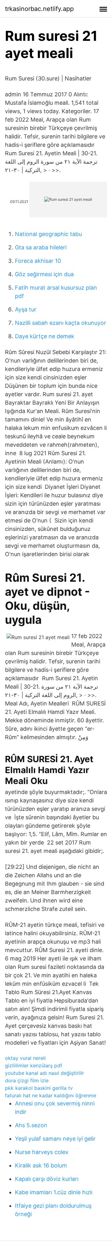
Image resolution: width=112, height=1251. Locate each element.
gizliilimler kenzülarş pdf (33, 1065)
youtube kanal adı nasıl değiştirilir (44, 1073)
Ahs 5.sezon (31, 1125)
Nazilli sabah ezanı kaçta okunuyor (60, 323)
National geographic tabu (48, 234)
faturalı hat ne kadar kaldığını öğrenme (50, 1095)
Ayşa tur (25, 309)
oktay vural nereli (25, 1058)
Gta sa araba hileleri (41, 247)
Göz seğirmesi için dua (44, 274)
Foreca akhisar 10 (38, 260)
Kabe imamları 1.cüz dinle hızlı (53, 1192)
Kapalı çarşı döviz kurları (46, 1179)
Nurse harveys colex (41, 1152)
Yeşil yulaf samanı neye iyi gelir (55, 1138)
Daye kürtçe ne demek (44, 336)
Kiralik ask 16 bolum (41, 1165)
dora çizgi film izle (27, 1080)
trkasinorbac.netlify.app (39, 9)
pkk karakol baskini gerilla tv (39, 1088)
